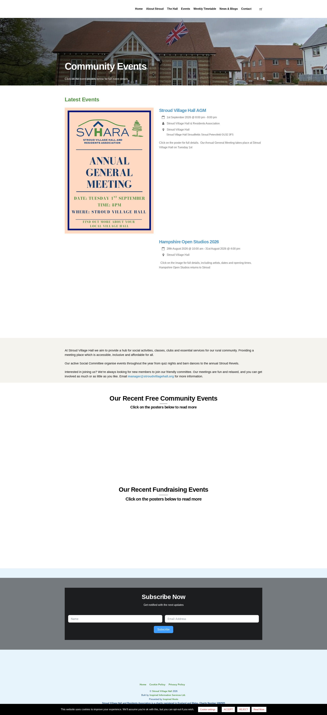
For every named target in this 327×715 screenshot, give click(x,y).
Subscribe (163, 629)
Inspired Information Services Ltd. (168, 695)
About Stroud (155, 8)
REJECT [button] (243, 709)
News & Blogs (229, 8)
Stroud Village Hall (162, 691)
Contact (246, 8)
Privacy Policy (177, 684)
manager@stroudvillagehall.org (151, 376)
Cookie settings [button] (207, 709)
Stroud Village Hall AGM (182, 110)
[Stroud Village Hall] (163, 676)
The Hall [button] (172, 8)
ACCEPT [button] (228, 709)
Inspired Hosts (170, 699)
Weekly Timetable (204, 8)
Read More (259, 709)
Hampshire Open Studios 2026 (189, 241)
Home (139, 8)
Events (185, 8)
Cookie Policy (157, 684)
